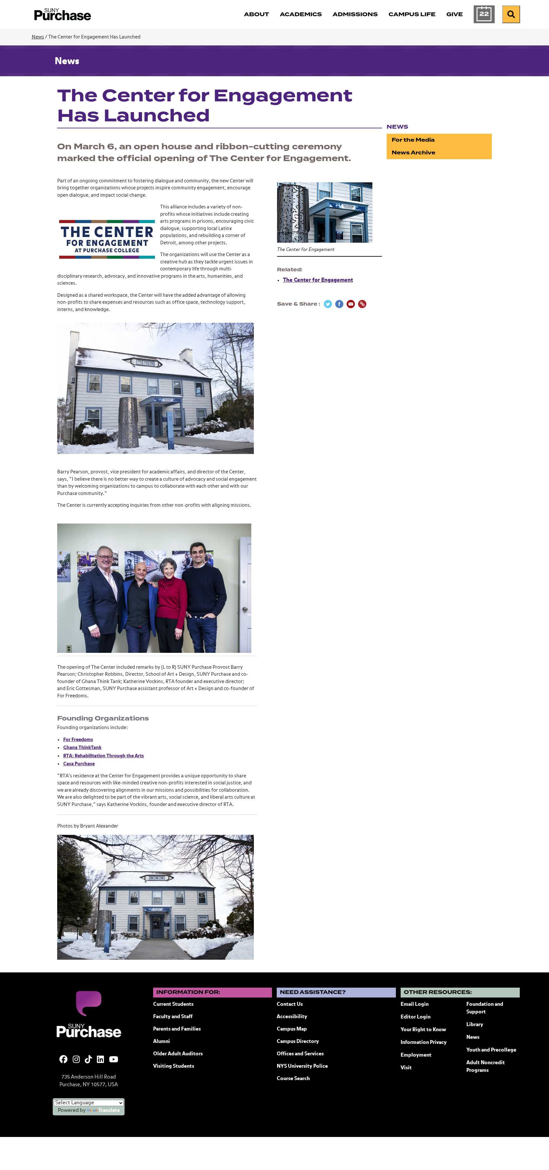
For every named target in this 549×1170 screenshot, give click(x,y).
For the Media (413, 140)
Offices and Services (300, 1054)
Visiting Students (173, 1066)
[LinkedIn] (100, 1060)
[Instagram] (76, 1060)
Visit (406, 1068)
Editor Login (415, 1017)
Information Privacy (424, 1042)
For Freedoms (78, 739)
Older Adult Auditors (178, 1054)
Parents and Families (177, 1029)
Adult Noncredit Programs (485, 1066)
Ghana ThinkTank (82, 747)
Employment (416, 1055)
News (38, 37)
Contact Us (290, 1004)
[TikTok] (88, 1060)
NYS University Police (302, 1066)
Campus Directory (298, 1041)
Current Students (173, 1004)
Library (474, 1024)
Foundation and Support (484, 1008)
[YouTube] (113, 1060)
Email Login (415, 1004)
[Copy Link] (362, 304)
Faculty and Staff (173, 1016)
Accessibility (292, 1016)
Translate (109, 1110)
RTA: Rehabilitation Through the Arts (103, 756)
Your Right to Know (423, 1029)
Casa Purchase (79, 763)
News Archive (413, 153)
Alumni (161, 1041)
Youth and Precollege (491, 1050)
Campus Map (292, 1029)
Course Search (293, 1078)
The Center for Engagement (318, 280)
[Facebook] (63, 1060)
